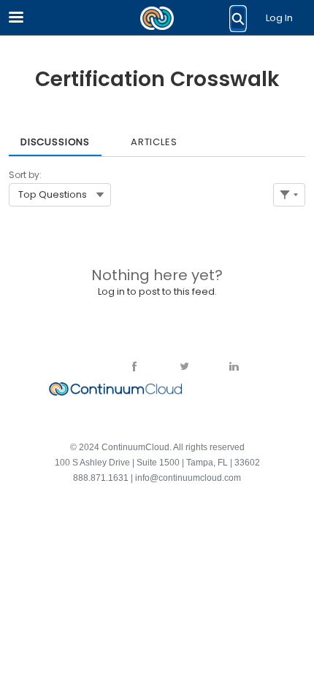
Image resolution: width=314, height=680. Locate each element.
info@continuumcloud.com (188, 478)
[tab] (55, 137)
